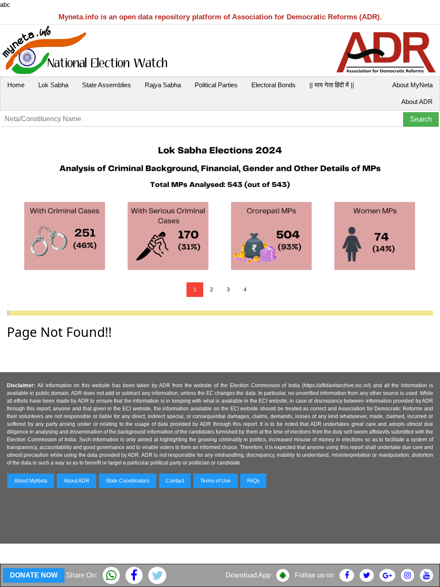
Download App (248, 575)
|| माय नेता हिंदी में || (331, 85)
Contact (175, 481)
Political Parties (216, 85)
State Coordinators (128, 481)
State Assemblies (106, 85)
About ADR (417, 101)
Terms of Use (215, 481)
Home (15, 85)
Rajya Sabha (163, 85)
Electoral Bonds (273, 85)
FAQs (253, 481)
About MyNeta (412, 85)
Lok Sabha (53, 85)
